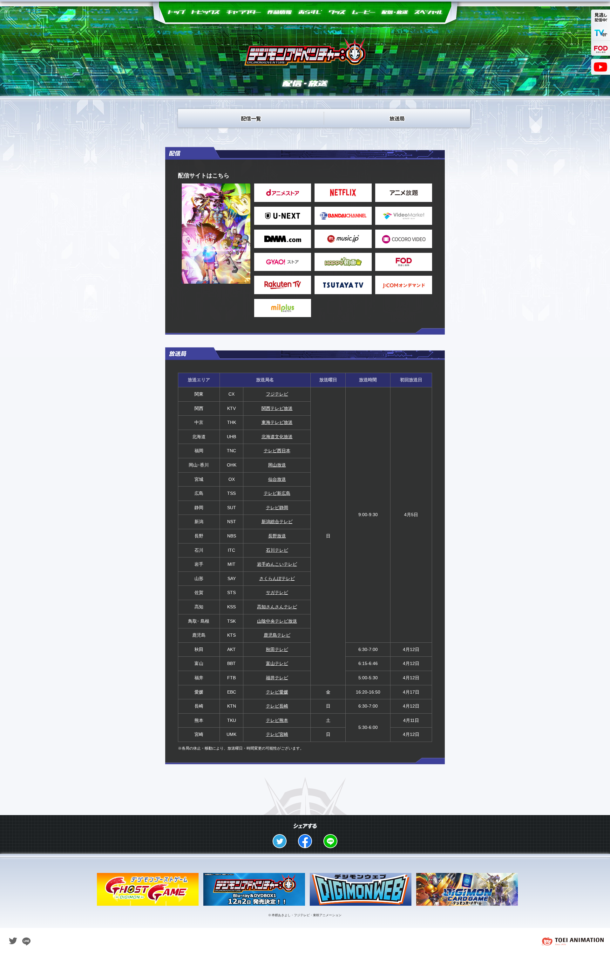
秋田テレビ (277, 649)
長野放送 (277, 535)
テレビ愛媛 (277, 692)
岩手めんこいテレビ (277, 564)
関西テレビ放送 (277, 408)
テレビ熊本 (277, 720)
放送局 (397, 118)
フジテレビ (277, 394)
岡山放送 (277, 464)
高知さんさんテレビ (277, 606)
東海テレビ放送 (277, 422)
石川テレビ (277, 550)
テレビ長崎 (277, 706)
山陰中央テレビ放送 (277, 621)
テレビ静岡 (277, 507)
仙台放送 (277, 479)
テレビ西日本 (277, 450)
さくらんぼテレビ (277, 578)
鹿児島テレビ (277, 635)
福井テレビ (277, 677)
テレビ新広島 (277, 493)
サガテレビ (277, 592)
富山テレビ (277, 663)
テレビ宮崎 (277, 734)
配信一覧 (251, 118)
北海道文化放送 (277, 436)
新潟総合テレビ (277, 521)
